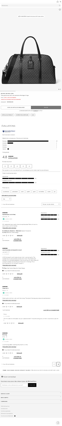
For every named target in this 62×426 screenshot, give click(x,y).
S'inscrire (32, 385)
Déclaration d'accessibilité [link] (7, 413)
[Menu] (60, 1)
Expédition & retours (22, 114)
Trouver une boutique (9, 377)
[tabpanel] (31, 49)
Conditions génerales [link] (5, 411)
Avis (33, 114)
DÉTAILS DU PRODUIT (7, 114)
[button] (58, 423)
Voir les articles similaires (16, 107)
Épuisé (46, 107)
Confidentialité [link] (4, 408)
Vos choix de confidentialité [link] (7, 415)
